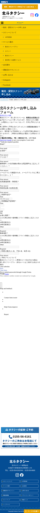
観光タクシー (9, 55)
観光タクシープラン (11, 47)
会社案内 (6, 65)
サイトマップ (6, 499)
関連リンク (25, 499)
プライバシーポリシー (27, 495)
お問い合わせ (8, 75)
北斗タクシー (13, 13)
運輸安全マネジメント (11, 70)
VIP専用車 (8, 37)
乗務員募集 (6, 495)
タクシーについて (9, 32)
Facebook (6, 85)
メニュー (20, 23)
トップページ (4, 99)
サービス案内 (8, 42)
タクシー (8, 51)
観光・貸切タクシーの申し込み (14, 27)
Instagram (6, 80)
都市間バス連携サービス (13, 60)
